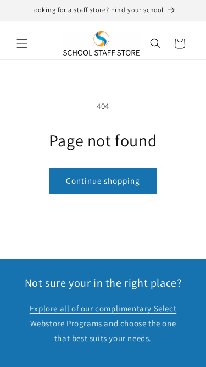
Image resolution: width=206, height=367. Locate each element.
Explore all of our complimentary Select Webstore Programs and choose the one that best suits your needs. (103, 323)
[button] (22, 43)
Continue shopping (103, 181)
